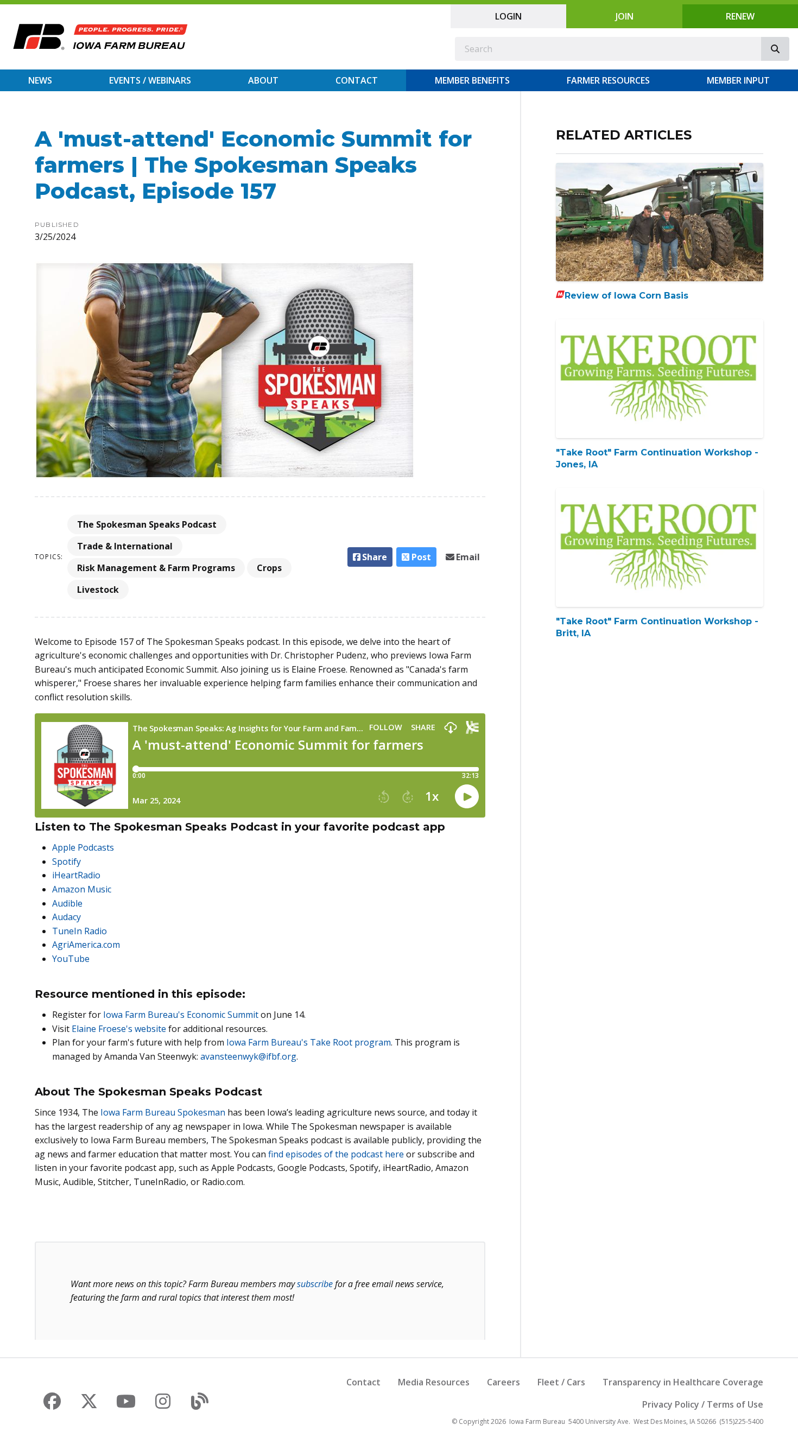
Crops (269, 568)
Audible (67, 903)
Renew (740, 16)
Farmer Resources (608, 80)
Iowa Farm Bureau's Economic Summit (180, 1015)
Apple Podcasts (83, 847)
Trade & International (125, 546)
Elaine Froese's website (119, 1029)
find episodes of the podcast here (336, 1154)
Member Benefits (472, 80)
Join (625, 16)
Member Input (738, 80)
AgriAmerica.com (86, 945)
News (40, 80)
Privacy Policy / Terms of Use (702, 1404)
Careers (503, 1382)
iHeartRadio (76, 875)
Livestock (98, 590)
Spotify (66, 861)
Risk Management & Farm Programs (156, 568)
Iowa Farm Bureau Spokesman (162, 1112)
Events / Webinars (150, 80)
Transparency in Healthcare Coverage (683, 1382)
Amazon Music (81, 889)
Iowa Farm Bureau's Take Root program (308, 1042)
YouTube (71, 959)
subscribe (315, 1284)
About (263, 80)
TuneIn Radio (79, 931)
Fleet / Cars (561, 1382)
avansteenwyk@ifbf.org (248, 1056)
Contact (356, 80)
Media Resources (434, 1382)
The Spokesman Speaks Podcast (147, 524)
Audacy (66, 917)
